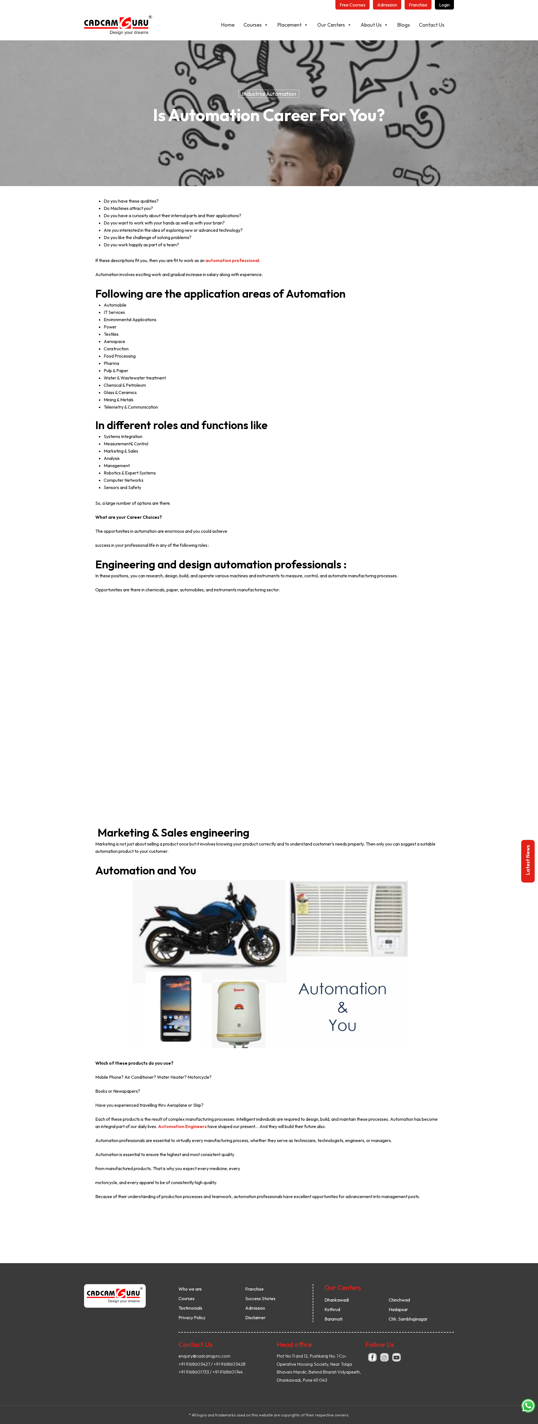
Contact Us (431, 25)
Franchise (254, 1289)
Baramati (333, 1319)
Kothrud (332, 1309)
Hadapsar (398, 1309)
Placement (289, 25)
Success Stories (260, 1298)
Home (228, 25)
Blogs (403, 25)
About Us (371, 25)
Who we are (190, 1289)
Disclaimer (255, 1317)
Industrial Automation (269, 93)
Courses (253, 25)
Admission (255, 1308)
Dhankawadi (336, 1300)
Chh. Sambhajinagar (408, 1319)
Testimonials (190, 1308)
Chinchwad (399, 1300)
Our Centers (331, 25)
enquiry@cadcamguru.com (204, 1356)
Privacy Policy (191, 1317)
